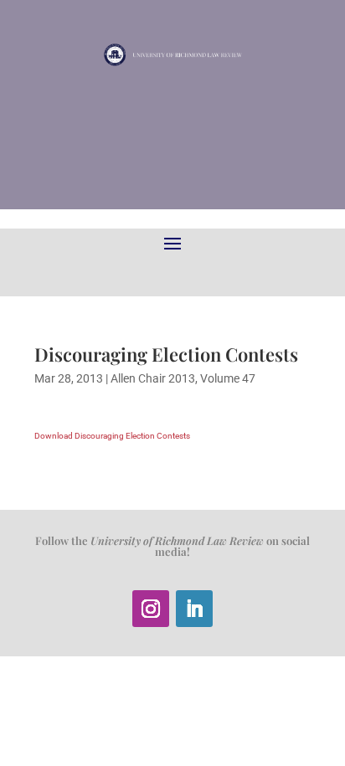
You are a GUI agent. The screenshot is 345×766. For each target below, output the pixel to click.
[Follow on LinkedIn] (194, 608)
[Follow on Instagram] (150, 608)
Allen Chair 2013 (153, 378)
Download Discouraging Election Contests (112, 435)
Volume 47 (227, 378)
